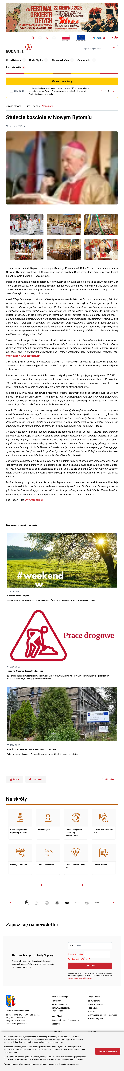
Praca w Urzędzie (95, 1018)
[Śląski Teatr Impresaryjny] (67, 902)
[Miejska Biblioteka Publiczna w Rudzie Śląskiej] (57, 902)
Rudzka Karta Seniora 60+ (104, 824)
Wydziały (92, 1011)
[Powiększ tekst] (54, 38)
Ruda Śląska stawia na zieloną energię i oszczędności (62, 721)
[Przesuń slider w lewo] (42, 885)
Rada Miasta (93, 1008)
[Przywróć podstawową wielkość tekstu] (47, 38)
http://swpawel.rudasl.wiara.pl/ (23, 355)
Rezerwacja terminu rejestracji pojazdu (20, 824)
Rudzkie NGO (13, 67)
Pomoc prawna (104, 859)
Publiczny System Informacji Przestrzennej (76, 824)
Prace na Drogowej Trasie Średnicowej (61, 91)
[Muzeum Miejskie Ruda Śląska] (47, 902)
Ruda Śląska (36, 60)
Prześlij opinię (107, 779)
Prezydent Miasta (95, 1004)
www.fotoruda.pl (34, 499)
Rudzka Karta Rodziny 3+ (76, 859)
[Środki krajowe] (66, 38)
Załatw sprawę (94, 1001)
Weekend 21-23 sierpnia (62, 567)
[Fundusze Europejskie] (81, 38)
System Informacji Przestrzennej (65, 1020)
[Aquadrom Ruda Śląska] (97, 902)
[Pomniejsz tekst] (40, 38)
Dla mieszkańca (60, 60)
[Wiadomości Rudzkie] (87, 902)
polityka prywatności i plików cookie (80, 978)
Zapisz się (90, 966)
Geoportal (56, 1024)
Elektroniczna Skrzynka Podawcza (102, 1015)
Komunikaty (56, 1001)
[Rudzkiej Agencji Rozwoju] (36, 902)
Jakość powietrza (48, 859)
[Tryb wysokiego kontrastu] (33, 38)
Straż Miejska (48, 824)
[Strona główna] (19, 48)
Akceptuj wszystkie (108, 1051)
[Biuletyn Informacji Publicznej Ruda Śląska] (114, 37)
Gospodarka (84, 60)
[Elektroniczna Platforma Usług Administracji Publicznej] (98, 38)
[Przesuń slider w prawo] (81, 885)
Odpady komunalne (20, 859)
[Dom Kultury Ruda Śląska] (77, 903)
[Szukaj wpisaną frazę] (115, 49)
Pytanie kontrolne (76, 954)
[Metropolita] (26, 902)
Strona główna (13, 106)
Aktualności (48, 106)
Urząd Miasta (13, 60)
